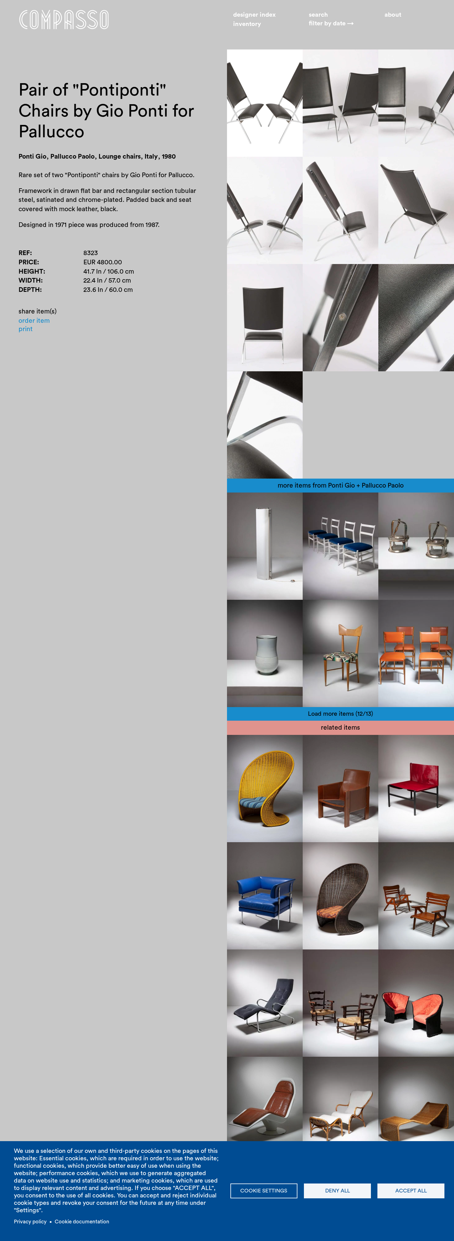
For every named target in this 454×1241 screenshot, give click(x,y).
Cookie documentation (82, 1221)
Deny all (337, 1190)
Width (30, 280)
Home (64, 19)
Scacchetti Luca (256, 853)
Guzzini (274, 503)
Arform (434, 745)
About (393, 15)
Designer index (254, 15)
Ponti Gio (246, 503)
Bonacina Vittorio (258, 754)
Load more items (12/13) (340, 714)
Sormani (245, 1067)
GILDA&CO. (327, 619)
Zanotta (320, 610)
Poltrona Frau (252, 862)
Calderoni (429, 503)
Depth (29, 290)
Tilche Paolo (402, 745)
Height (31, 271)
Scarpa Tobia (328, 745)
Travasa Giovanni (258, 745)
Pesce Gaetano (407, 960)
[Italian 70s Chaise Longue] (265, 1003)
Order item (34, 320)
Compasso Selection (263, 960)
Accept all (411, 1190)
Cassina (351, 503)
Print (26, 329)
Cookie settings (263, 1190)
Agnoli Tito (401, 1067)
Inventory (247, 24)
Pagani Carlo (403, 853)
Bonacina (322, 862)
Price (28, 262)
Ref (24, 253)
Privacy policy (30, 1221)
